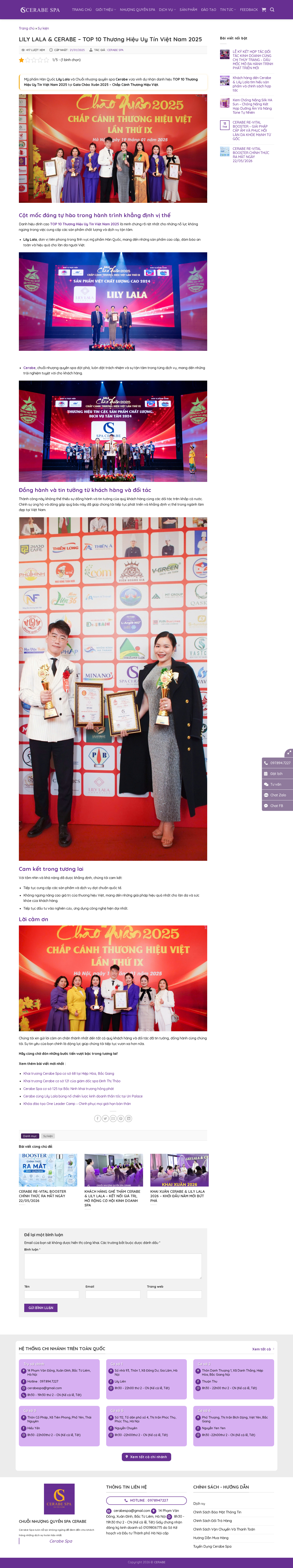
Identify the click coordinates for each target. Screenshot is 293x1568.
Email (90, 1286)
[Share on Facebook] (97, 1118)
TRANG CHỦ (82, 9)
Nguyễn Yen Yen (214, 1428)
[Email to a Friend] (113, 1118)
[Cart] (264, 9)
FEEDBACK (249, 9)
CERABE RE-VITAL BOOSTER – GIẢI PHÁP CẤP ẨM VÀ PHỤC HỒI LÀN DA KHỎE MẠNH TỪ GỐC (252, 130)
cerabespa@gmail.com (44, 1388)
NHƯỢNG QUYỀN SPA (137, 9)
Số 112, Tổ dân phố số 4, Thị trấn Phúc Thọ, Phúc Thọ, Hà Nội (145, 1419)
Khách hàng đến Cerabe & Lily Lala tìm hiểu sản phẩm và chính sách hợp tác (252, 84)
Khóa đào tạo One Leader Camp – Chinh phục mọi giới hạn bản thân (77, 1104)
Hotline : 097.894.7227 (42, 1381)
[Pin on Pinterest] (120, 1118)
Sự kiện (43, 28)
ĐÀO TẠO (208, 9)
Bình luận (32, 1249)
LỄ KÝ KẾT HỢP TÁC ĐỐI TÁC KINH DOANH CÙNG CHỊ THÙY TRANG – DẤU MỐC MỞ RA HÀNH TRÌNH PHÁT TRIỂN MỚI (253, 60)
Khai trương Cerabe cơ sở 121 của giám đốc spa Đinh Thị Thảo (72, 1081)
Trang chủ (27, 28)
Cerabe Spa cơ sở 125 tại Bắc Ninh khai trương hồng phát (68, 1089)
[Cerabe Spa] (40, 9)
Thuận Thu (209, 1381)
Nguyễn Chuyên (126, 1428)
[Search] (272, 9)
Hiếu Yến (33, 1428)
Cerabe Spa (115, 50)
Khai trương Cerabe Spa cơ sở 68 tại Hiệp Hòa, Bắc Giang (68, 1073)
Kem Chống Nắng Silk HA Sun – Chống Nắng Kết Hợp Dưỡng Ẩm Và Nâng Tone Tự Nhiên (252, 106)
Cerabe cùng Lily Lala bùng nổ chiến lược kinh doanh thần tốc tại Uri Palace (83, 1096)
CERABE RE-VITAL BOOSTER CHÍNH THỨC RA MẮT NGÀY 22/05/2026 (251, 155)
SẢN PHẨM (188, 9)
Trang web (155, 1286)
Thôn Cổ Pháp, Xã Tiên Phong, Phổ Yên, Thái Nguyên (59, 1419)
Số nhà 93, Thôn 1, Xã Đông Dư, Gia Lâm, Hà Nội (146, 1373)
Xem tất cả (261, 1349)
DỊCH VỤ (166, 9)
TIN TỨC (226, 9)
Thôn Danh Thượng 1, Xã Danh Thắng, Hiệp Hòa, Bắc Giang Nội (232, 1373)
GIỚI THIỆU (104, 9)
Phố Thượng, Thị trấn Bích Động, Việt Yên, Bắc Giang (235, 1419)
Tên (27, 1286)
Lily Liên (120, 1381)
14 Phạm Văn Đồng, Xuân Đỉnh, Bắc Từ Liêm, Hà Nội (59, 1373)
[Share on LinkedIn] (128, 1118)
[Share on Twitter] (105, 1118)
